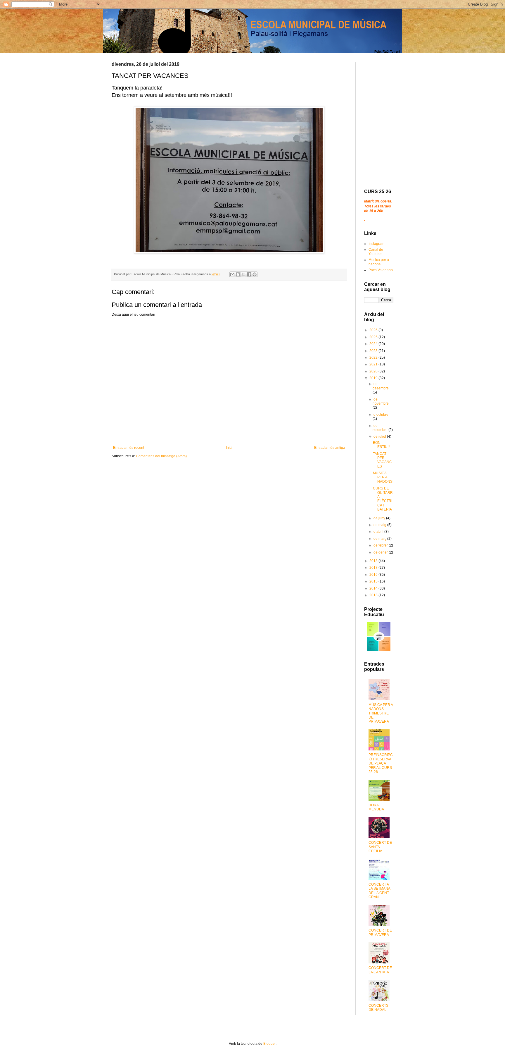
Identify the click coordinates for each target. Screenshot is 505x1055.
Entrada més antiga (329, 448)
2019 (373, 378)
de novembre (381, 401)
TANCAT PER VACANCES (382, 460)
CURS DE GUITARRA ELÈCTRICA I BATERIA (383, 498)
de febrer (381, 545)
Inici (229, 448)
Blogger (269, 1044)
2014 (373, 588)
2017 (373, 568)
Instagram (376, 244)
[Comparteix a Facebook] (249, 274)
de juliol (380, 436)
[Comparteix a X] (243, 274)
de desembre (381, 386)
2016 (373, 575)
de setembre (380, 428)
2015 (373, 581)
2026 (373, 330)
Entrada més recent (128, 448)
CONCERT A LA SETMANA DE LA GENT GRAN (379, 890)
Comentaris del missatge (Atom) (161, 456)
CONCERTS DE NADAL (378, 1008)
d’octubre (380, 415)
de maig (380, 525)
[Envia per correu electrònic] (232, 274)
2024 (373, 344)
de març (380, 539)
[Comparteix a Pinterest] (254, 274)
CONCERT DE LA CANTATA (380, 970)
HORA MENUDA (376, 807)
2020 (373, 371)
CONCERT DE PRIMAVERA (380, 932)
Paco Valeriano (381, 270)
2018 (373, 561)
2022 (373, 357)
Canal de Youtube (376, 252)
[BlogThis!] (238, 274)
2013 (373, 595)
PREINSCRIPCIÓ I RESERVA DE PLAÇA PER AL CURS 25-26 (381, 763)
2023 (373, 351)
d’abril (378, 532)
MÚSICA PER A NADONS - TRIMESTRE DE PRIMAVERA (381, 713)
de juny (379, 518)
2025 (373, 337)
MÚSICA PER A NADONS (382, 477)
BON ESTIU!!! (381, 445)
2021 (373, 364)
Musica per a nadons (379, 262)
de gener (381, 552)
